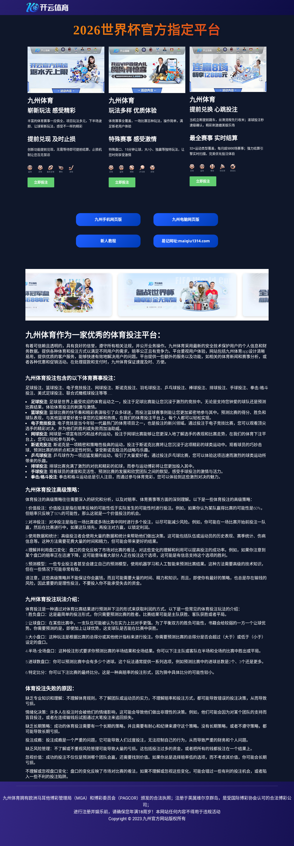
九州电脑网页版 (185, 219)
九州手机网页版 (108, 219)
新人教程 (108, 240)
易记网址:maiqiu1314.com (186, 240)
